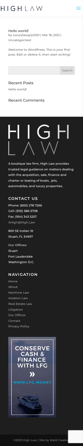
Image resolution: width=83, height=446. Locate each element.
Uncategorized (19, 40)
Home (13, 281)
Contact (14, 321)
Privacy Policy (18, 326)
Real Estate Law (20, 304)
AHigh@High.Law (21, 222)
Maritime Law (18, 293)
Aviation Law (18, 298)
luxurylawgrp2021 (26, 35)
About (13, 287)
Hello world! (18, 31)
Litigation (15, 309)
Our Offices (17, 315)
